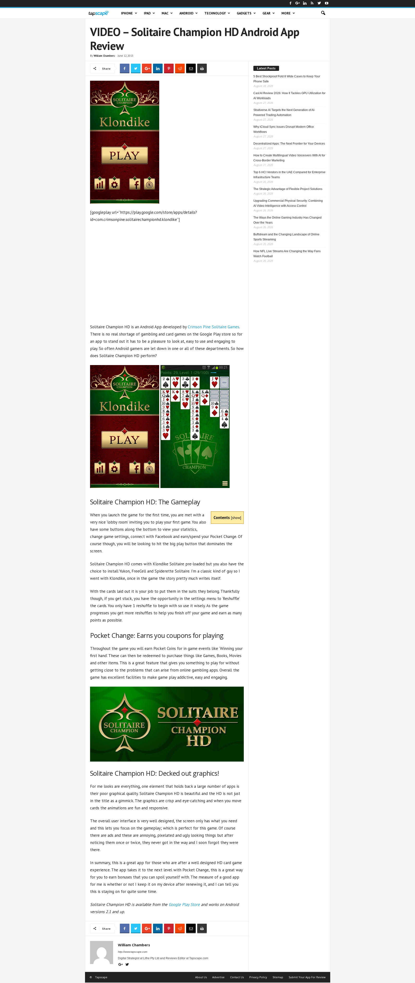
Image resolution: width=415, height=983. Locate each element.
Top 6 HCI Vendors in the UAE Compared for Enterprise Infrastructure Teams (289, 175)
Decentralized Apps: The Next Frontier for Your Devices (289, 143)
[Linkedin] (305, 3)
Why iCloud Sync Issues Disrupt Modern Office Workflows (283, 129)
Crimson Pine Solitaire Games (213, 327)
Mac (165, 13)
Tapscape (101, 977)
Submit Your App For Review (307, 977)
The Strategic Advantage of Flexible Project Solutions (287, 189)
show (236, 517)
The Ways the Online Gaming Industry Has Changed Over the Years (287, 220)
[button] (323, 13)
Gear (266, 13)
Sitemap (278, 977)
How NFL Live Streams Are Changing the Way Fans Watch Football (287, 254)
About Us (201, 977)
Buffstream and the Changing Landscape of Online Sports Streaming (286, 237)
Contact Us (237, 977)
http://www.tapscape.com (132, 951)
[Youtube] (327, 3)
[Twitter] (319, 3)
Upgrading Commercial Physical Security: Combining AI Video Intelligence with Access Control (288, 203)
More (286, 13)
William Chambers (104, 55)
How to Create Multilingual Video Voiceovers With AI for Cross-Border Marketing (289, 158)
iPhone (127, 13)
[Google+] (298, 3)
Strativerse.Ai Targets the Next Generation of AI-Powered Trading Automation (284, 112)
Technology (215, 13)
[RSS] (312, 3)
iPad (147, 13)
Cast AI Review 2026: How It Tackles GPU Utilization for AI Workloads (289, 96)
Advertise (218, 977)
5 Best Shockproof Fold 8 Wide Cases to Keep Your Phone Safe (286, 79)
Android (186, 13)
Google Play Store (184, 904)
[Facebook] (290, 3)
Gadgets (244, 13)
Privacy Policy (258, 977)
